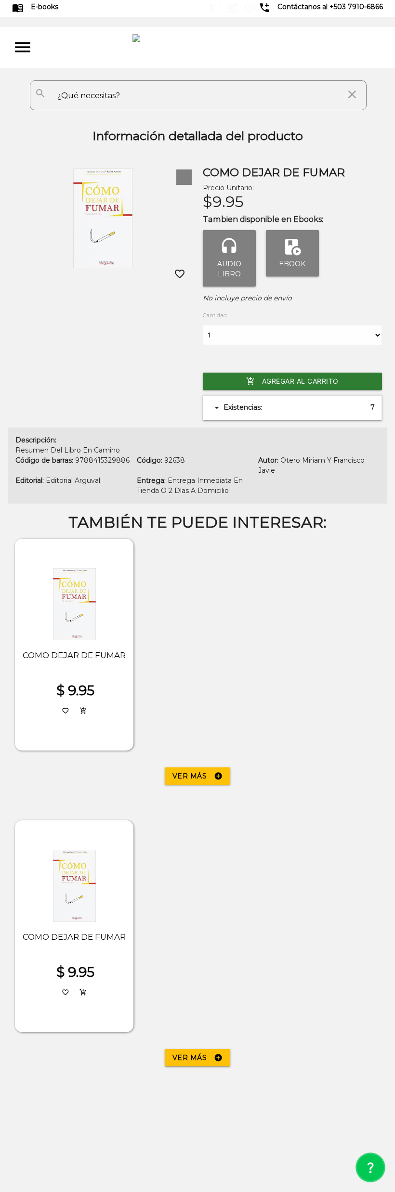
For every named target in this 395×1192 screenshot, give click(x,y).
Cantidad (215, 315)
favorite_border (179, 274)
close (352, 94)
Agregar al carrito (292, 381)
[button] (184, 177)
